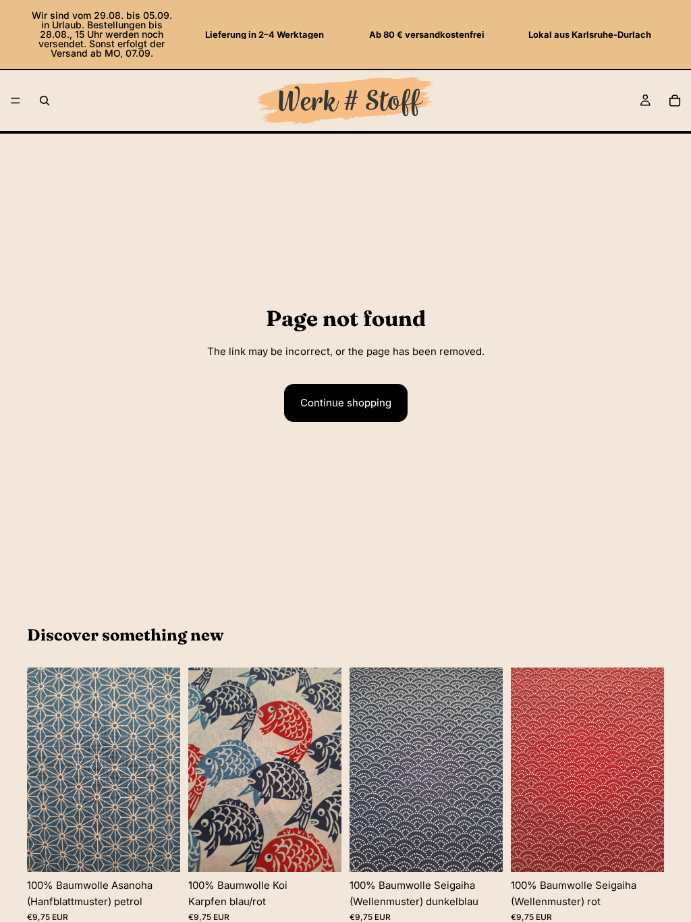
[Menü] (15, 100)
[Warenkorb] (675, 100)
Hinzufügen (170, 850)
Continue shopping (345, 402)
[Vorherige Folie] (42, 769)
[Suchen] (44, 100)
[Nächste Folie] (165, 769)
